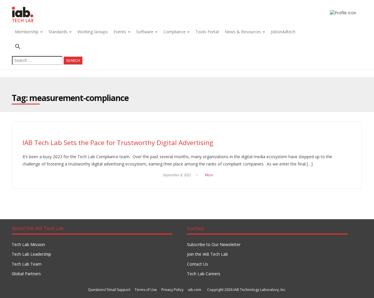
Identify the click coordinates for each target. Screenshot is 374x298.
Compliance (175, 31)
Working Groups (92, 31)
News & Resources (243, 31)
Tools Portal (207, 31)
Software (145, 31)
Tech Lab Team (26, 264)
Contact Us (197, 264)
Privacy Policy (172, 289)
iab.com (194, 289)
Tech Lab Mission (28, 244)
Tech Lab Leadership (31, 254)
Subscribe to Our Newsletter (213, 244)
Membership (27, 31)
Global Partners (26, 273)
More (209, 174)
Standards (59, 31)
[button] (47, 47)
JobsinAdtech (283, 31)
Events (120, 31)
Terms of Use (146, 289)
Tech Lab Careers (203, 273)
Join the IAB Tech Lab (207, 254)
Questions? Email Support (109, 289)
